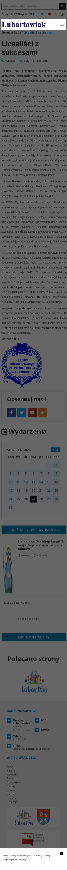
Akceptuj (22, 859)
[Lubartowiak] (23, 24)
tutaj (48, 855)
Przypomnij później (10, 859)
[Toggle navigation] (62, 24)
